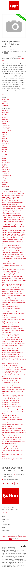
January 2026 (5, 123)
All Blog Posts (5, 99)
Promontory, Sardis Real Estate (10, 386)
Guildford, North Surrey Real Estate (11, 308)
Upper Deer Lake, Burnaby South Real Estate (14, 432)
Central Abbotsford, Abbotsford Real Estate (16, 51)
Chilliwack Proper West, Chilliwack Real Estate (14, 238)
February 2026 (6, 121)
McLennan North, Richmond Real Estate (12, 352)
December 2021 (6, 173)
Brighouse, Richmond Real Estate (10, 212)
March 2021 (5, 182)
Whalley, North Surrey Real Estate (11, 447)
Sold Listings (5, 105)
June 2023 (4, 156)
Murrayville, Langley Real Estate (10, 363)
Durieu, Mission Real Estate (9, 271)
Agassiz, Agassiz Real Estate (9, 199)
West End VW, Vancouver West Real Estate (13, 441)
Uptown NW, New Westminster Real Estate (13, 434)
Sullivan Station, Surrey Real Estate (11, 417)
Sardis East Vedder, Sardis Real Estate (12, 399)
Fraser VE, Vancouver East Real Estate (12, 293)
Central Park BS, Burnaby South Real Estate (13, 225)
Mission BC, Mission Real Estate (10, 358)
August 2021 (5, 177)
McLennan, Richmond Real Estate (10, 354)
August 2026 (5, 112)
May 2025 (4, 138)
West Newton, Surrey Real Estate (11, 445)
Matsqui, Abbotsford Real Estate (10, 350)
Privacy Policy (6, 536)
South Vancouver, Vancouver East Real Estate (14, 410)
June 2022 (4, 164)
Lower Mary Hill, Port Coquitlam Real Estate (13, 343)
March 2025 (5, 142)
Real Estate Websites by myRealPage (17, 536)
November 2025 (6, 127)
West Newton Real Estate (9, 443)
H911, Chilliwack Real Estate (9, 310)
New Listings (5, 101)
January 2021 (5, 184)
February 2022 (6, 169)
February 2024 (6, 153)
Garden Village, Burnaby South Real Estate (13, 297)
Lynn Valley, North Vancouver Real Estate (12, 345)
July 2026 (4, 114)
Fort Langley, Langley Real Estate (11, 287)
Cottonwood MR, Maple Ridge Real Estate (13, 254)
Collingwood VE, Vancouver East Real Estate (13, 250)
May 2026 (4, 118)
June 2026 (4, 116)
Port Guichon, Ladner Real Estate (10, 382)
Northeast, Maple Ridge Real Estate (11, 371)
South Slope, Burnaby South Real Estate (12, 408)
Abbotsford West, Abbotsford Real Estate (13, 195)
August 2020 (5, 186)
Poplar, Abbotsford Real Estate (10, 380)
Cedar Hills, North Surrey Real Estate (11, 215)
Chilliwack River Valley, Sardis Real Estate (12, 239)
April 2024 (4, 149)
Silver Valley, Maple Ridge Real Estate (11, 406)
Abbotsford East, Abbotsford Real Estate (13, 193)
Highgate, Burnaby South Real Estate (12, 323)
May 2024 (4, 147)
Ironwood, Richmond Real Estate (10, 326)
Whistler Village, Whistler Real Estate (11, 449)
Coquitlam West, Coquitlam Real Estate (12, 252)
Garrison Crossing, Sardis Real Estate (11, 299)
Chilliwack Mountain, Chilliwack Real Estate (13, 232)
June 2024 (4, 145)
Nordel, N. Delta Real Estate (9, 365)
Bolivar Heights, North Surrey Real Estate (12, 208)
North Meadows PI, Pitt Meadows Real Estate (14, 369)
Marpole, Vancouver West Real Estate (12, 347)
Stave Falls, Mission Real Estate (10, 415)
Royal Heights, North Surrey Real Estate (12, 395)
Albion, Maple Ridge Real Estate (10, 201)
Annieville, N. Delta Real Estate (10, 204)
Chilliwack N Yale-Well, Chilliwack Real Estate (13, 234)
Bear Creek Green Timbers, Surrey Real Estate (14, 206)
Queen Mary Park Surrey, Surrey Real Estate (13, 389)
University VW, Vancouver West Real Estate (13, 430)
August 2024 (5, 143)
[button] (3, 483)
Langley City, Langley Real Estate (10, 337)
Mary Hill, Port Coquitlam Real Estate (11, 349)
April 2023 (4, 160)
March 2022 (5, 167)
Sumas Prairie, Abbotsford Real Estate (12, 419)
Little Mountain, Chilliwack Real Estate (12, 339)
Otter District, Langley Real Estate (11, 373)
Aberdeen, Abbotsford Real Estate (11, 197)
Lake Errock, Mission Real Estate (10, 336)
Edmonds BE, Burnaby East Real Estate (12, 278)
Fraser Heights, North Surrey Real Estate (12, 291)
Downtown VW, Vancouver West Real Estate (13, 269)
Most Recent (5, 110)
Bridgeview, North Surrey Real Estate (11, 210)
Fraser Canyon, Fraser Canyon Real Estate (13, 289)
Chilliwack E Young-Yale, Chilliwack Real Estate (14, 230)
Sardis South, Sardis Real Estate (10, 400)
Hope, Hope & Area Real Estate (10, 325)
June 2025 (4, 136)
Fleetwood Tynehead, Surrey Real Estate (13, 286)
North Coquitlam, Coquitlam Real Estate (12, 367)
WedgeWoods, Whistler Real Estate (11, 437)
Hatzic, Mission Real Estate (9, 317)
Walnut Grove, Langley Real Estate (11, 436)
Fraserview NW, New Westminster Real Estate (14, 295)
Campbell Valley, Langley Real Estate (11, 213)
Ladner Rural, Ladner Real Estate (10, 334)
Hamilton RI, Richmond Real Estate (11, 312)
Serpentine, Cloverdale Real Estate (11, 404)
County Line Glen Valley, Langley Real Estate (13, 256)
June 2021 (4, 180)
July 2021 (4, 179)
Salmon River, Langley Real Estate (11, 397)
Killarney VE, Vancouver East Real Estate (12, 328)
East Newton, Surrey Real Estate (10, 275)
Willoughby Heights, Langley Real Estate (12, 458)
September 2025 (6, 131)
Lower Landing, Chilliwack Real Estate (12, 341)
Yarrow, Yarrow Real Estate (9, 460)
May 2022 (4, 166)
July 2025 (4, 134)
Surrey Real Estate (7, 426)
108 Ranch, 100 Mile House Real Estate (12, 191)
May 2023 (4, 158)
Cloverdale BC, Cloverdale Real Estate (12, 247)
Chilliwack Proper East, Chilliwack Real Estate (13, 236)
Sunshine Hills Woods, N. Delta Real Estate (13, 424)
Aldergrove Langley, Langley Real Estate (12, 202)
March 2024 (5, 151)
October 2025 (5, 129)
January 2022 (5, 171)
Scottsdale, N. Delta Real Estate (10, 402)
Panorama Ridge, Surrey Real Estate (11, 378)
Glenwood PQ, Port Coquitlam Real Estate (13, 300)
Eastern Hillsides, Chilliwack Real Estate (12, 276)
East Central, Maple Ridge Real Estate (12, 273)
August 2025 (5, 132)
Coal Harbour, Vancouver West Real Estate (13, 249)
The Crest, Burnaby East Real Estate (11, 428)
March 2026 (5, 119)
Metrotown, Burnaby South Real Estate (12, 356)
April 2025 (4, 140)
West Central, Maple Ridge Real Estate (12, 439)
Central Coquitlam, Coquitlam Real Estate (13, 219)
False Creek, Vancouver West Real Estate (13, 284)
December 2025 (6, 125)
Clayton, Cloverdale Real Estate (10, 245)
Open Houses (5, 103)
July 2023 (4, 155)
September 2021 (6, 175)
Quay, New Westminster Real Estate (11, 387)
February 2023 (6, 162)
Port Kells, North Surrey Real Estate (11, 384)
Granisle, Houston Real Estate (10, 306)
